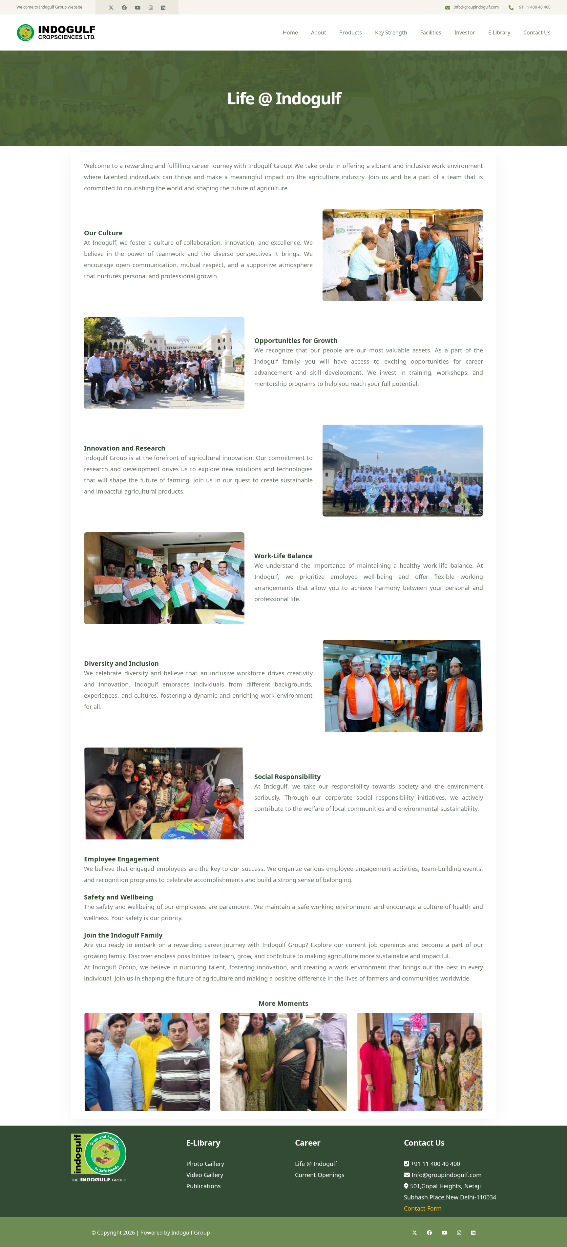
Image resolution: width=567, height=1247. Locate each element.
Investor (464, 32)
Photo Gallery (205, 1164)
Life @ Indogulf (316, 1164)
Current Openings (320, 1175)
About (318, 32)
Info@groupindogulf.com (476, 7)
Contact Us (537, 32)
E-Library (499, 32)
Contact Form (423, 1208)
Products (350, 32)
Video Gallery (204, 1175)
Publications (203, 1186)
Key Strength (391, 32)
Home (290, 32)
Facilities (430, 32)
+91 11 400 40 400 (434, 1164)
